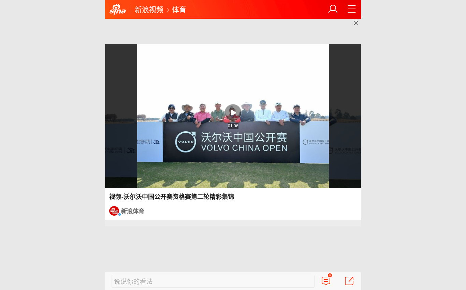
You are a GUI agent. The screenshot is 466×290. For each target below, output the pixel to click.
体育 (179, 9)
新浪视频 (149, 9)
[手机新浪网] (117, 9)
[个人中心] (333, 9)
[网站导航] (352, 9)
